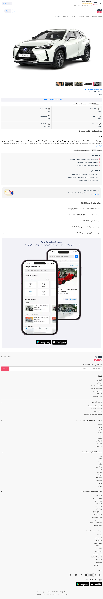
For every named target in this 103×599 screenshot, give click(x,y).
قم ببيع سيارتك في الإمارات (93, 414)
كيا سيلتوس (98, 551)
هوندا (100, 483)
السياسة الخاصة (96, 388)
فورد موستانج (97, 512)
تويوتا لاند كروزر (97, 495)
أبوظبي (100, 427)
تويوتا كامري (98, 504)
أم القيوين (99, 446)
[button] (100, 4)
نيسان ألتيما (98, 506)
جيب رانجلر (98, 520)
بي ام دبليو (99, 467)
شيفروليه (99, 478)
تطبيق (7, 11)
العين (100, 430)
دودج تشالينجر (97, 554)
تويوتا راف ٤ (98, 559)
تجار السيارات (97, 396)
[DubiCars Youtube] (86, 575)
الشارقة (99, 444)
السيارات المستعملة (95, 406)
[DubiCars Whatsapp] (71, 575)
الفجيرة (99, 438)
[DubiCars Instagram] (91, 575)
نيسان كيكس (97, 543)
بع (14, 11)
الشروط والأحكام (96, 386)
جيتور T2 (99, 535)
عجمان (100, 433)
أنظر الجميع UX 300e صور (94, 89)
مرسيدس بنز (98, 459)
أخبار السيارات (97, 411)
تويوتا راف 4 (98, 509)
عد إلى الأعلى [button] (7, 357)
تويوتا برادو (98, 501)
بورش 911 (99, 540)
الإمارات (99, 425)
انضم (5, 369)
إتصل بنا (99, 380)
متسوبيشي (98, 480)
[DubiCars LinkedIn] (100, 575)
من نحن (99, 383)
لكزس (100, 464)
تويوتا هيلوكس (97, 517)
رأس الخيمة (98, 441)
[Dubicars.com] (98, 358)
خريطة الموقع (97, 402)
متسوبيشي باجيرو (96, 523)
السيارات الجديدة (96, 409)
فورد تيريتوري (98, 565)
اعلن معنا (99, 394)
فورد (100, 470)
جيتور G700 (98, 546)
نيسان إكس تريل (96, 557)
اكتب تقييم (95, 194)
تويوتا (100, 456)
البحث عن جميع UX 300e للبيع (53, 99)
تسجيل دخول (97, 391)
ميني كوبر (99, 562)
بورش (100, 486)
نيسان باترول (97, 498)
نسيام (100, 461)
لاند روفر (99, 472)
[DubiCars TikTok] (81, 575)
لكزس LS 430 (97, 525)
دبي (101, 435)
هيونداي (99, 475)
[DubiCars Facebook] (95, 575)
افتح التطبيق (6, 3)
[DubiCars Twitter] (76, 575)
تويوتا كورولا (98, 515)
